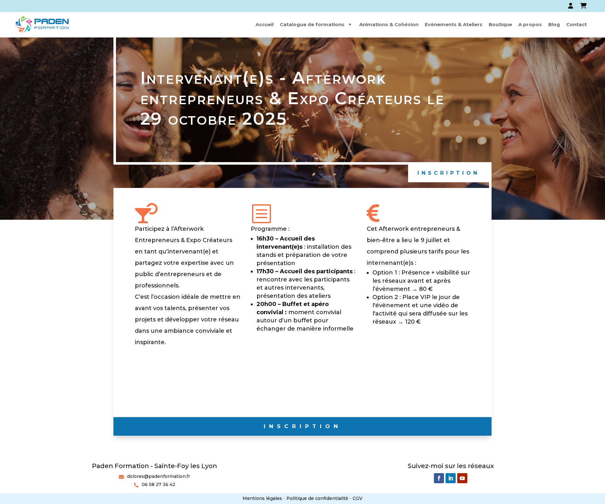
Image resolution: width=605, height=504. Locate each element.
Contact (576, 24)
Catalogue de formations (312, 24)
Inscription (449, 173)
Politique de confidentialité (317, 498)
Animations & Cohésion (388, 24)
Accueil (265, 24)
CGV (357, 498)
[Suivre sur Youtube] (462, 478)
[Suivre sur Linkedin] (451, 478)
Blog (554, 24)
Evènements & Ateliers (453, 24)
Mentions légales (262, 498)
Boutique (500, 24)
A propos (530, 24)
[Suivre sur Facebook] (439, 478)
